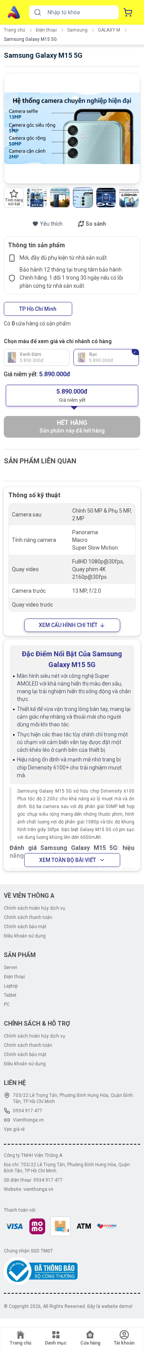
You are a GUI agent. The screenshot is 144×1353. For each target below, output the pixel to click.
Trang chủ (14, 30)
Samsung (77, 30)
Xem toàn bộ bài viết (67, 860)
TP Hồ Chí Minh (37, 309)
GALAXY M (109, 30)
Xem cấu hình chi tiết (68, 625)
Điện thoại (46, 30)
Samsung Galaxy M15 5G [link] (30, 39)
